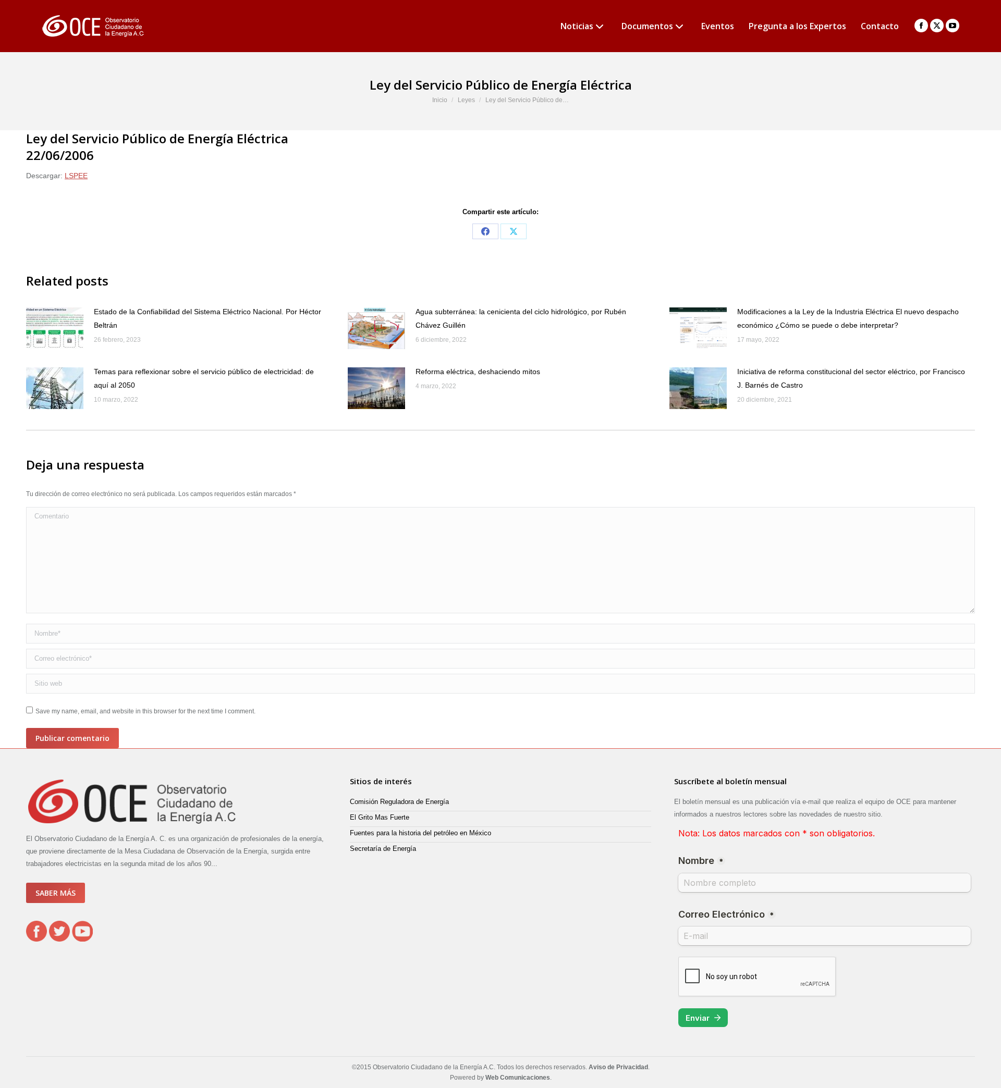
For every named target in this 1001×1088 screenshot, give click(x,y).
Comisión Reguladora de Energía (399, 802)
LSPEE (76, 175)
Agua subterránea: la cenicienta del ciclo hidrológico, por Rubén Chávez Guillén (521, 318)
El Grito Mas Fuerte (379, 817)
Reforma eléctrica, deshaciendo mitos (478, 371)
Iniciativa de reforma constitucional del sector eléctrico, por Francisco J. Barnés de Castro (851, 378)
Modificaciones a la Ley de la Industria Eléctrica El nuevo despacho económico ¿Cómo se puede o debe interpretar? (848, 318)
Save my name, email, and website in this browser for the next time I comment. (145, 711)
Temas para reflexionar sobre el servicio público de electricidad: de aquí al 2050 (204, 378)
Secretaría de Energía (383, 848)
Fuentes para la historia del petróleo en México (420, 833)
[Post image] (54, 328)
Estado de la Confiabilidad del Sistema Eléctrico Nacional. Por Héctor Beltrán (207, 318)
